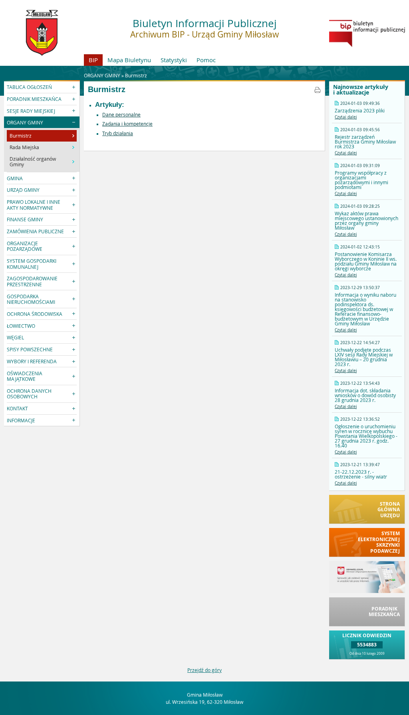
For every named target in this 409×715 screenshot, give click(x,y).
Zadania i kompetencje (127, 123)
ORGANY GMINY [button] (25, 122)
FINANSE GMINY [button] (25, 219)
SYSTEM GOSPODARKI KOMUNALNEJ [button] (31, 264)
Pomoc (206, 60)
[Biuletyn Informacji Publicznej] (367, 45)
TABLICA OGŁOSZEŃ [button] (29, 87)
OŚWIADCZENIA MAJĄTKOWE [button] (24, 376)
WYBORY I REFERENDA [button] (32, 361)
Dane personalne (121, 114)
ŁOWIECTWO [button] (21, 326)
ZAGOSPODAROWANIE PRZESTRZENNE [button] (32, 281)
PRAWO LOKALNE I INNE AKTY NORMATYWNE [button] (33, 205)
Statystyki (174, 60)
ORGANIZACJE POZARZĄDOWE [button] (24, 246)
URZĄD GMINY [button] (23, 190)
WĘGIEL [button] (15, 337)
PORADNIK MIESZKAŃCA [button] (34, 99)
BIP (93, 60)
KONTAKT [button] (17, 408)
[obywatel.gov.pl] (367, 591)
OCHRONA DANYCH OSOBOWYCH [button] (29, 394)
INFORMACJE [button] (21, 420)
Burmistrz (136, 75)
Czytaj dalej (346, 117)
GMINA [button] (15, 178)
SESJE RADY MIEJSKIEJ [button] (31, 111)
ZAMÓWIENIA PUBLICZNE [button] (35, 231)
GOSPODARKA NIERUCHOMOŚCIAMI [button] (31, 299)
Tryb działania (117, 133)
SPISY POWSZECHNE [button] (30, 349)
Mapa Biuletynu (129, 60)
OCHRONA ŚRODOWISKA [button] (34, 314)
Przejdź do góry (204, 670)
